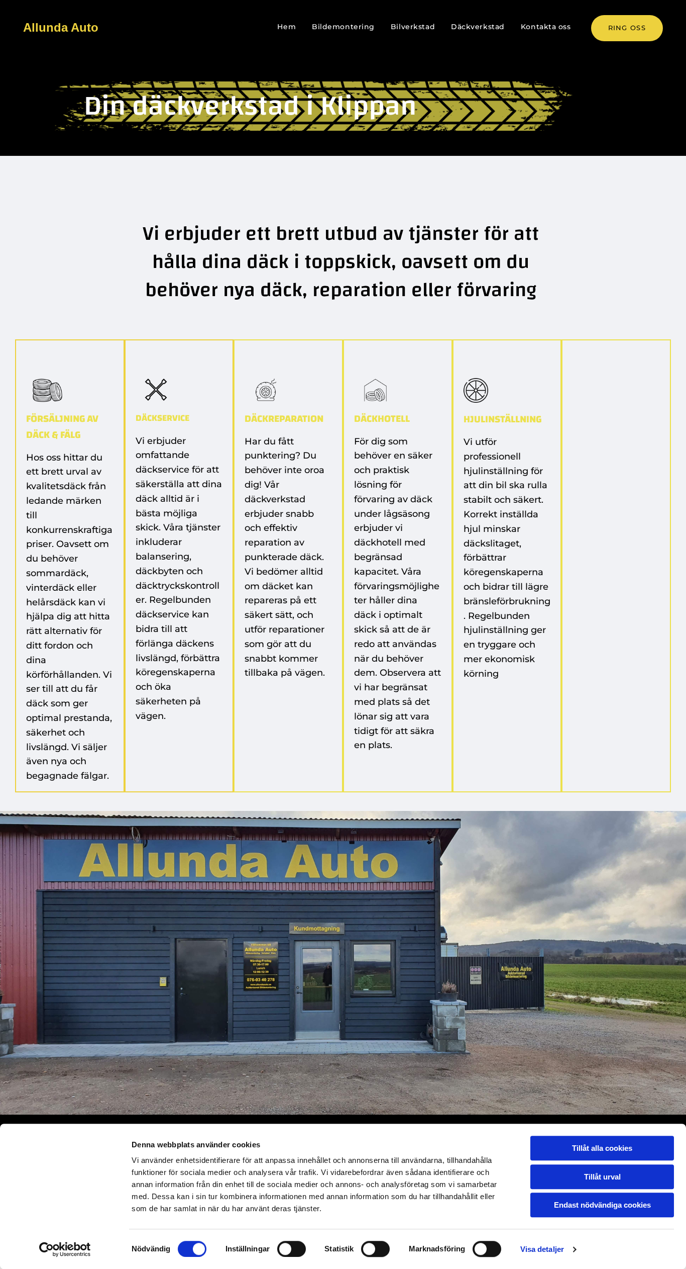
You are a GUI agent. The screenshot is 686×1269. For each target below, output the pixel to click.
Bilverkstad (413, 26)
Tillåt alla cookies (602, 1148)
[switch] (291, 1249)
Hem (286, 26)
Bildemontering (343, 26)
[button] (627, 28)
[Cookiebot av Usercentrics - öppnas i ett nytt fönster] (65, 1249)
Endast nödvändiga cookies (602, 1205)
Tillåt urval (602, 1176)
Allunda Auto (60, 27)
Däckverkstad (478, 26)
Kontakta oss (546, 26)
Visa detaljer (542, 1249)
